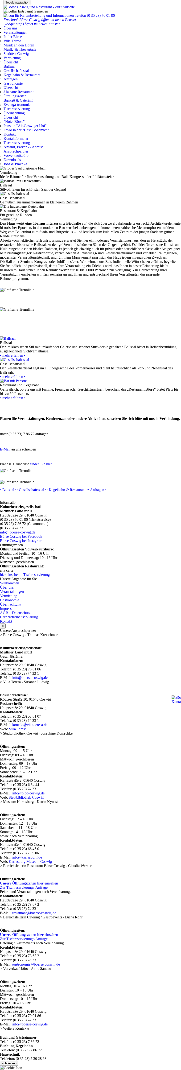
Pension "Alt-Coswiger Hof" (25, 126)
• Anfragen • (97, 490)
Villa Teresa (12, 41)
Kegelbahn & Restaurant (22, 75)
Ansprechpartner (16, 151)
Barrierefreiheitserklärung (19, 617)
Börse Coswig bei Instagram (21, 541)
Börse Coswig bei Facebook (21, 536)
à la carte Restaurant (18, 92)
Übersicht (11, 62)
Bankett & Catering (18, 100)
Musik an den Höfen (19, 45)
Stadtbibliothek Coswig (26, 797)
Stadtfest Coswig (16, 54)
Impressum (8, 609)
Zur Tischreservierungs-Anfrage (24, 887)
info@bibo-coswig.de (28, 793)
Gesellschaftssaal (16, 71)
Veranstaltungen (15, 32)
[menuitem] (90, 37)
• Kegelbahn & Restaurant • (67, 490)
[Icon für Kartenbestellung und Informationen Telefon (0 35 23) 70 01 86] (59, 15)
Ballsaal (9, 66)
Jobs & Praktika (15, 164)
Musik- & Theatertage (20, 49)
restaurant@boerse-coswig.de (34, 913)
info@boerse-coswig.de (17, 532)
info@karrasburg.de (27, 857)
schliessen (9, 1063)
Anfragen (11, 79)
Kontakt (10, 134)
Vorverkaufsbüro (16, 155)
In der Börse (13, 37)
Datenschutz (21, 613)
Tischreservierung (17, 109)
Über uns (10, 28)
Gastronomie (13, 83)
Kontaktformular (16, 138)
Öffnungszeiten (15, 96)
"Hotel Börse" (14, 122)
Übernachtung (14, 113)
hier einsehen (10, 575)
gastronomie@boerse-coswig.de (36, 964)
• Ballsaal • (8, 490)
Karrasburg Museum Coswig (30, 861)
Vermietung (12, 58)
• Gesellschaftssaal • (31, 490)
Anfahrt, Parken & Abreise (23, 147)
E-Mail (5, 449)
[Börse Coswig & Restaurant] (39, 7)
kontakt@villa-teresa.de (29, 725)
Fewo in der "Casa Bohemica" (26, 130)
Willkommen (9, 583)
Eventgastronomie (17, 105)
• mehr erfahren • (12, 355)
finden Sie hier (41, 464)
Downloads (12, 160)
